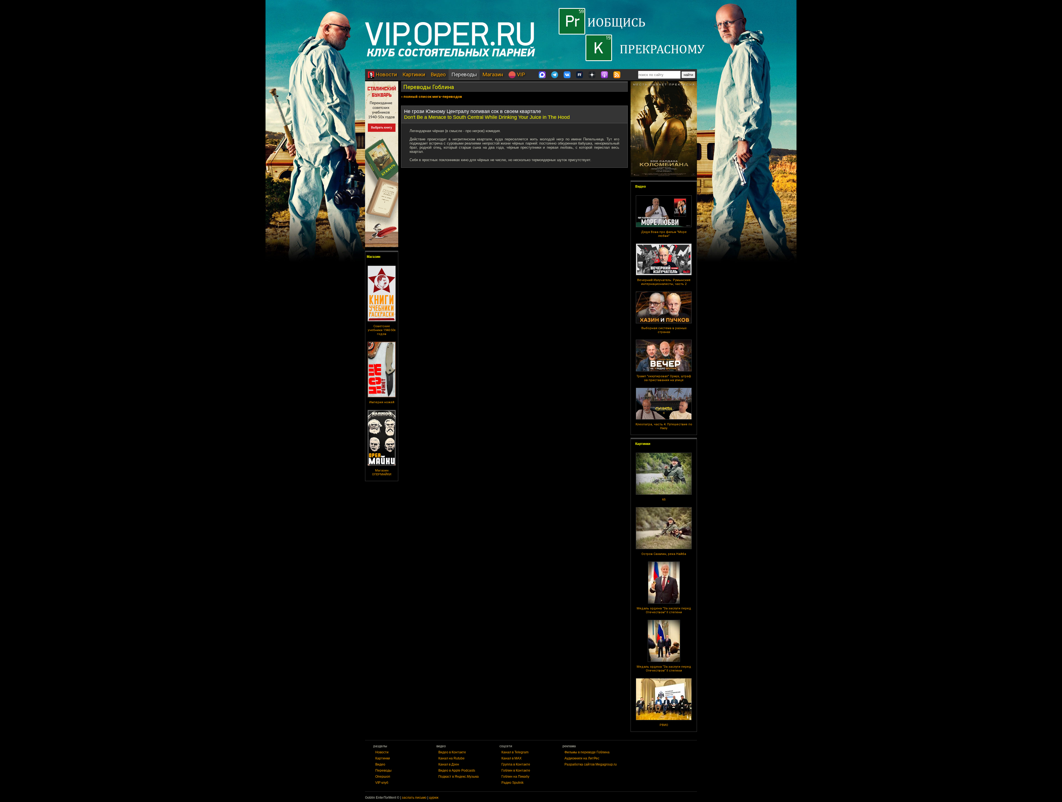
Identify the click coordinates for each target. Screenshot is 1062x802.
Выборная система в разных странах (663, 330)
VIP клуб (381, 783)
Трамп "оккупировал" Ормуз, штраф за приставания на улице (663, 378)
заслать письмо (414, 798)
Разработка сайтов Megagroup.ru (590, 764)
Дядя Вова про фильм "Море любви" (664, 234)
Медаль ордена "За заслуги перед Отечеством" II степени (664, 610)
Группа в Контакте (515, 764)
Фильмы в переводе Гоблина (587, 752)
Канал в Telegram (515, 752)
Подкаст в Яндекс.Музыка (458, 777)
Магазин (492, 74)
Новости (385, 74)
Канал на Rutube (451, 758)
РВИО (664, 725)
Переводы (464, 74)
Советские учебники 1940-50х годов (381, 330)
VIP (520, 74)
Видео (438, 74)
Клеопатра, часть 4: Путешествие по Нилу (664, 426)
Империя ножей (381, 402)
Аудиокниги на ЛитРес (581, 758)
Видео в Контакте (452, 752)
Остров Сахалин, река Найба (663, 554)
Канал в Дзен (448, 764)
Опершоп (382, 777)
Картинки (413, 74)
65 (663, 499)
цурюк (433, 798)
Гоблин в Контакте (515, 770)
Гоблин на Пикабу (515, 777)
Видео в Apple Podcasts (456, 770)
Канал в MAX (511, 758)
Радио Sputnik (512, 783)
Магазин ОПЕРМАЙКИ (381, 472)
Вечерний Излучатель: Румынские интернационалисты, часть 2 (664, 282)
